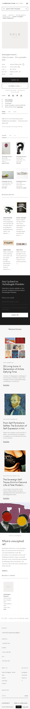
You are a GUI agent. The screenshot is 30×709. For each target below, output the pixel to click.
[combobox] (15, 9)
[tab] (4, 136)
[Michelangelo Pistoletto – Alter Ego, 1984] (22, 148)
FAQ (3, 675)
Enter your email (8, 298)
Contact (4, 683)
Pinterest (24, 678)
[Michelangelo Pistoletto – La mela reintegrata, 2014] (8, 173)
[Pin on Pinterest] (17, 95)
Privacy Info (25, 706)
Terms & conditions (20, 703)
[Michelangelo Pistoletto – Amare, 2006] (22, 173)
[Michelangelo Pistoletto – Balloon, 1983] (8, 148)
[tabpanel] (15, 122)
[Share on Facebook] (8, 95)
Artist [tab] (9, 111)
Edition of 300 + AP (15, 72)
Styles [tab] (14, 111)
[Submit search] (26, 8)
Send (26, 695)
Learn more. (20, 107)
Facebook (24, 675)
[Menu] (27, 3)
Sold (11, 74)
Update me (15, 80)
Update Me (15, 315)
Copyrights (6, 703)
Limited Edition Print (16, 64)
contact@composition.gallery (11, 633)
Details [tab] (3, 111)
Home (4, 15)
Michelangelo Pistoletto (9, 55)
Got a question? (9, 99)
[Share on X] (13, 95)
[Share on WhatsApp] (21, 95)
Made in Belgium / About (8, 672)
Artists (11, 15)
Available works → (15, 86)
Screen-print (13, 67)
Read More (6, 385)
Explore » (5, 571)
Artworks (4, 681)
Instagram (24, 672)
